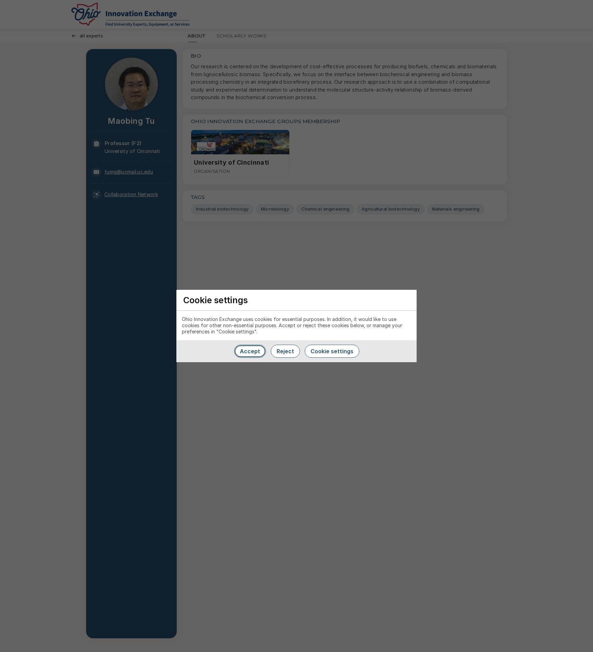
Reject (285, 351)
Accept (250, 351)
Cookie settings (332, 351)
